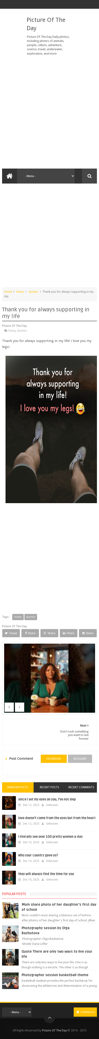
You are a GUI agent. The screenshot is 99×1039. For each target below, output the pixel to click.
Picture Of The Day (54, 1030)
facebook (54, 758)
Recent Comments (81, 787)
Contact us (87, 1012)
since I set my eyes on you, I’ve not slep (47, 799)
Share (31, 633)
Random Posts (17, 787)
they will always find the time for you (46, 874)
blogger (80, 758)
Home (8, 291)
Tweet (13, 633)
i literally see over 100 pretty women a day (50, 837)
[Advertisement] (49, 112)
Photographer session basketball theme (55, 975)
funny (20, 291)
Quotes (33, 291)
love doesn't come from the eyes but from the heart (57, 818)
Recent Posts (49, 787)
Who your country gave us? (38, 855)
